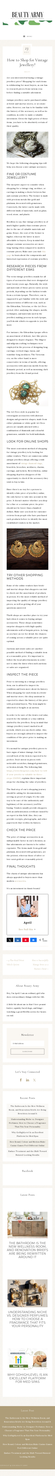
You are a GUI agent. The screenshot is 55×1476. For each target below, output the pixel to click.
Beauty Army (27, 16)
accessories (20, 881)
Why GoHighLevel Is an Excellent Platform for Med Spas (27, 1378)
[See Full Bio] (34, 929)
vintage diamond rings (31, 463)
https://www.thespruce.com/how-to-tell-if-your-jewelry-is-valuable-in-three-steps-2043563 (27, 774)
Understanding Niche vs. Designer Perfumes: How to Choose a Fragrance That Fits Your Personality (27, 1123)
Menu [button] (29, 36)
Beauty (27, 72)
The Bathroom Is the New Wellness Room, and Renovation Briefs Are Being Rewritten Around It (27, 1110)
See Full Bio (26, 929)
